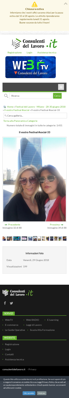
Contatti (9, 354)
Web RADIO (32, 319)
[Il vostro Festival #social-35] (43, 238)
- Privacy (31, 369)
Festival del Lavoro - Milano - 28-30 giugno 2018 (40, 106)
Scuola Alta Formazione (42, 329)
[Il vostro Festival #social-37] (52, 238)
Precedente (14, 224)
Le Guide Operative (15, 329)
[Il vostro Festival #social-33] (35, 238)
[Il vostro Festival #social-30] (17, 238)
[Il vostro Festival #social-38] (56, 238)
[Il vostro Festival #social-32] (30, 238)
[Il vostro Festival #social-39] (60, 238)
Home (10, 106)
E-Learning (52, 319)
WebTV (9, 319)
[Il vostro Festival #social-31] (24, 238)
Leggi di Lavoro (34, 324)
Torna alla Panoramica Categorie (20, 120)
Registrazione (15, 52)
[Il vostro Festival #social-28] (3, 238)
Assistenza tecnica (46, 52)
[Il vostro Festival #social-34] (39, 238)
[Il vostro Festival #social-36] (48, 238)
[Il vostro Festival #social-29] (10, 238)
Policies (41, 393)
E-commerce (11, 324)
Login (29, 52)
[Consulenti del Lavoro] (34, 43)
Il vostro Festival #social (16, 110)
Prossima (55, 224)
